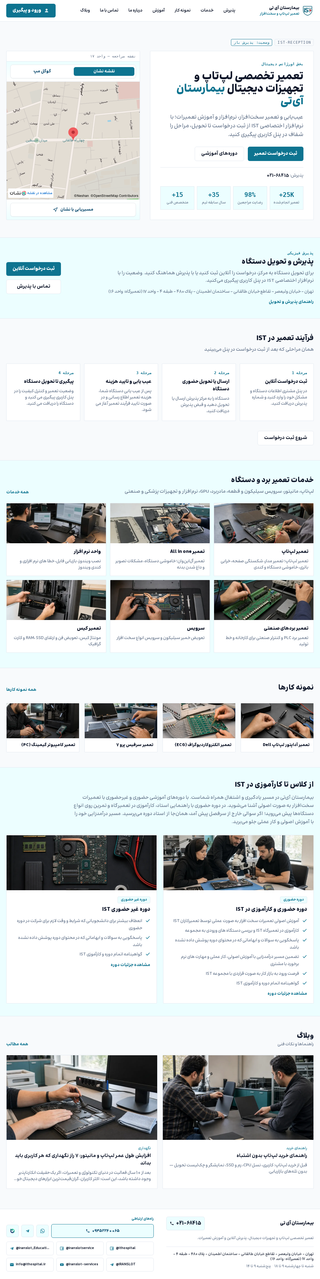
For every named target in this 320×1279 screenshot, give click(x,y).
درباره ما (135, 10)
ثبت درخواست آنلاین (33, 269)
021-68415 (278, 175)
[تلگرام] (27, 1231)
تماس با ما (109, 10)
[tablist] (73, 71)
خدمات (207, 10)
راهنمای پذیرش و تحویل (291, 302)
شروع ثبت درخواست (285, 438)
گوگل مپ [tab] (42, 71)
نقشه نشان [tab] (104, 71)
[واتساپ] (42, 1231)
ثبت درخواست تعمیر (275, 154)
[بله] (12, 1231)
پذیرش (229, 10)
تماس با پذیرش (33, 286)
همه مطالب (17, 1044)
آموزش (158, 10)
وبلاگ (85, 10)
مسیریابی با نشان (76, 209)
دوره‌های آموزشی (219, 154)
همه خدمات (17, 492)
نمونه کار (183, 10)
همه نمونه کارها (21, 690)
